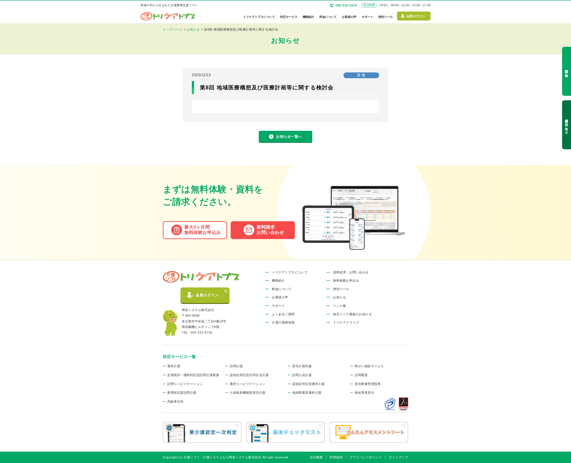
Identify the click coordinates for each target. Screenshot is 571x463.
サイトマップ (398, 457)
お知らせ (339, 297)
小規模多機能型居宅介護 (247, 392)
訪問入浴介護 (302, 375)
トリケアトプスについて (259, 16)
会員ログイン (416, 16)
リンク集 (339, 305)
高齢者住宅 (175, 401)
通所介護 (173, 366)
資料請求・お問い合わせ (566, 125)
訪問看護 (361, 375)
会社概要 (316, 457)
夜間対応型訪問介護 (182, 392)
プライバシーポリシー (366, 457)
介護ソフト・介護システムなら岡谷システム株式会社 (222, 457)
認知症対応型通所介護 (308, 384)
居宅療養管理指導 (368, 384)
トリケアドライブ (346, 322)
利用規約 (336, 457)
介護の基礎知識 (283, 322)
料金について (328, 16)
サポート (367, 16)
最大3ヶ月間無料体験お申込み (202, 230)
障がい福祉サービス (369, 366)
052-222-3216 (346, 5)
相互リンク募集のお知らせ (352, 314)
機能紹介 (308, 16)
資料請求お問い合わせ (270, 230)
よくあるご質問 (283, 314)
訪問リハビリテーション (185, 384)
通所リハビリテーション (247, 384)
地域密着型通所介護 (306, 392)
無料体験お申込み (566, 71)
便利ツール (385, 16)
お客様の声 (349, 16)
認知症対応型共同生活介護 (249, 375)
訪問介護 (236, 366)
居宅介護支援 (302, 366)
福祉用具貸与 (364, 392)
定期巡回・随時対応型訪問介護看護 (193, 375)
